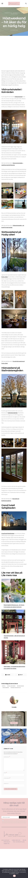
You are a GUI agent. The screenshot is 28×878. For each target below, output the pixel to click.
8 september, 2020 (14, 736)
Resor (22, 12)
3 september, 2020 (14, 719)
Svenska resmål (19, 731)
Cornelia (14, 707)
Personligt (7, 841)
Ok (14, 875)
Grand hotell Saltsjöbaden (7, 533)
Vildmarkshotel (18, 96)
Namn (5, 772)
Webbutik (6, 843)
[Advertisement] (14, 53)
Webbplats (6, 783)
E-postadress (7, 778)
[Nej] (26, 872)
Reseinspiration (16, 12)
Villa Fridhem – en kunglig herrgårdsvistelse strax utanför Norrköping (14, 667)
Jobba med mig (16, 840)
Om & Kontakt (5, 840)
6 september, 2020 (14, 30)
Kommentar (6, 756)
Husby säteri (4, 276)
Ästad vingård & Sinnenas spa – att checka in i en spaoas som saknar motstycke (14, 606)
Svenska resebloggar (16, 687)
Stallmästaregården (12, 412)
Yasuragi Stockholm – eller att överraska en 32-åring (14, 636)
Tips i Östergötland (19, 841)
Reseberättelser (8, 12)
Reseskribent (6, 687)
